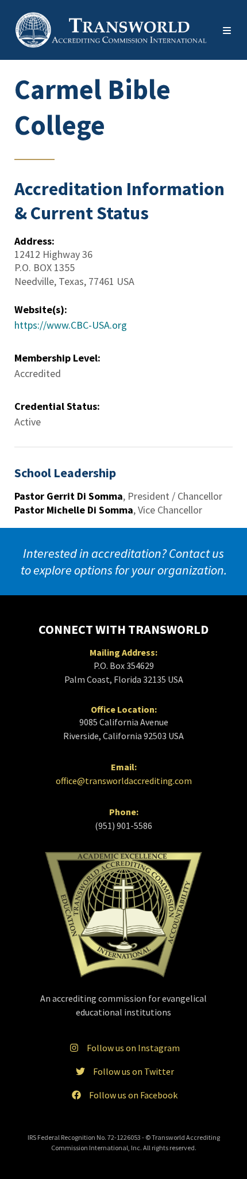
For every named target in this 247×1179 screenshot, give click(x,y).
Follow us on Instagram (133, 1048)
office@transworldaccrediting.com (124, 780)
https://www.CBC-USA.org (70, 325)
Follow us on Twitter (133, 1071)
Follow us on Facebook (133, 1095)
